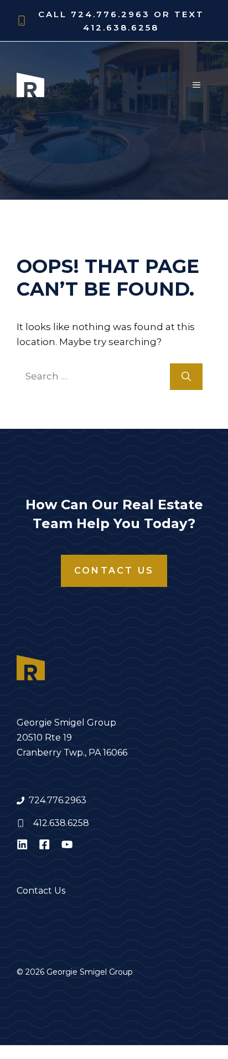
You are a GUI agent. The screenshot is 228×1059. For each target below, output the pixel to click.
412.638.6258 (61, 823)
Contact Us (114, 570)
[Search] (186, 376)
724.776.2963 (57, 800)
